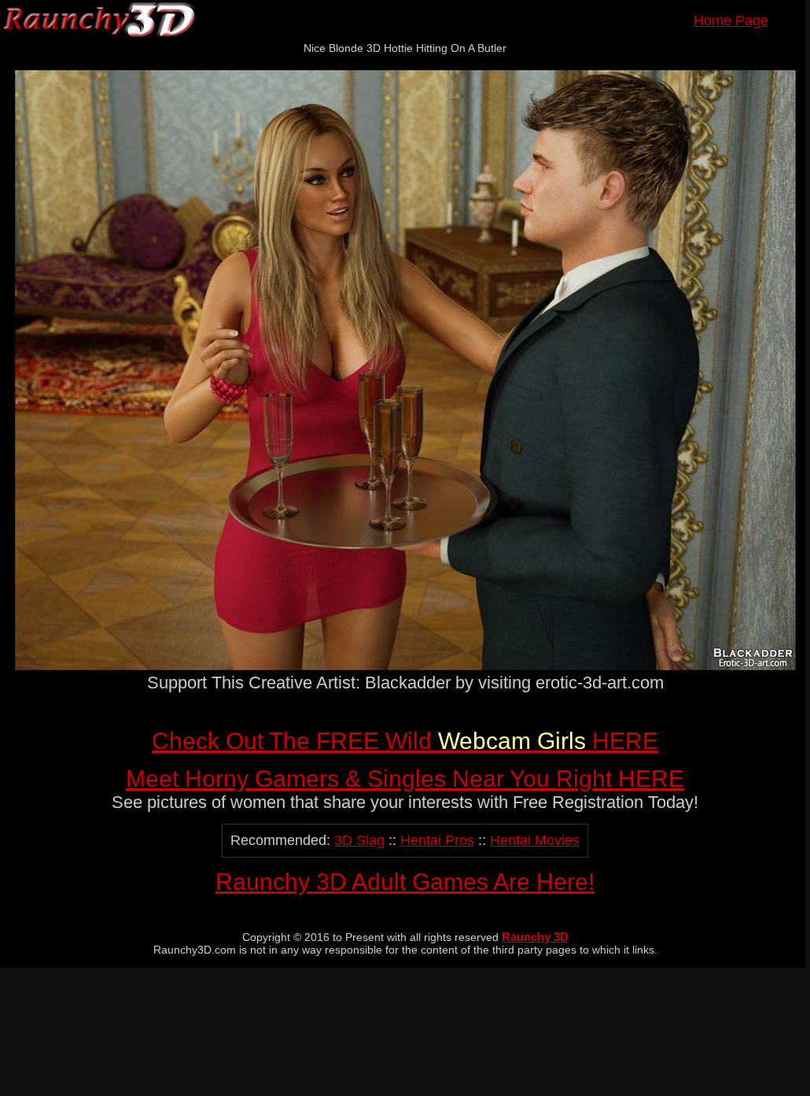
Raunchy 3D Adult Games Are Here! (405, 882)
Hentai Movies (535, 840)
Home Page (731, 20)
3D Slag (359, 840)
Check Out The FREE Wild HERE (405, 741)
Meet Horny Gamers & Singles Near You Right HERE (405, 779)
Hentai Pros (437, 840)
